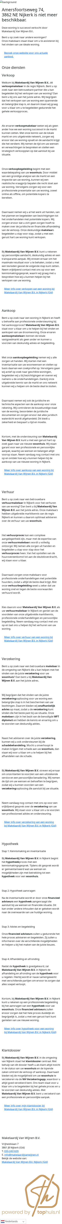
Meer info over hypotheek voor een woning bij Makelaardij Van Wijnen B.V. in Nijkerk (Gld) (30, 1030)
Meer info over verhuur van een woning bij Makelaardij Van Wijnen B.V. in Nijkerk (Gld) (28, 638)
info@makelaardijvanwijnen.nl (21, 1154)
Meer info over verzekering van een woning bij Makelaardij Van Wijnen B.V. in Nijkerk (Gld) (30, 823)
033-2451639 (11, 1151)
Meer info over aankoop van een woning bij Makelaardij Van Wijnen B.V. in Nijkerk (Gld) (29, 471)
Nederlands (11, 1221)
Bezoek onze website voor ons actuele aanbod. (26, 54)
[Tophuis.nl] (31, 1194)
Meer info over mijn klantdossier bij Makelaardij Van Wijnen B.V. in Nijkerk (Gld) (28, 1107)
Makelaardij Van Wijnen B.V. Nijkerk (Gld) (25, 1162)
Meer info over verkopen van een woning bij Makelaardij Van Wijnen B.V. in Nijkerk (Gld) (29, 290)
